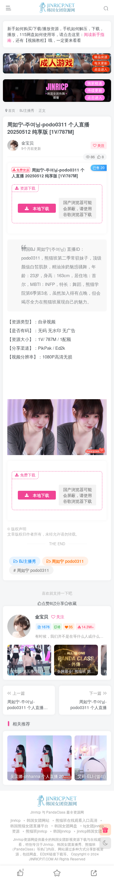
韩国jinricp (62, 831)
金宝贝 (27, 143)
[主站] (105, 830)
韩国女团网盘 (65, 825)
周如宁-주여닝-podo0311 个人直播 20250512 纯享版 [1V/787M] (48, 128)
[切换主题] (105, 843)
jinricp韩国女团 (89, 831)
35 (71, 626)
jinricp (15, 820)
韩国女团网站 (38, 820)
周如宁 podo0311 (68, 561)
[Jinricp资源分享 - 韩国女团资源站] (57, 800)
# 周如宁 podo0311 (31, 570)
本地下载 (41, 208)
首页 (11, 110)
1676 (46, 626)
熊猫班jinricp (36, 831)
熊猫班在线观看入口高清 (76, 820)
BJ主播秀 (27, 110)
